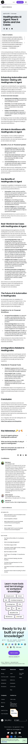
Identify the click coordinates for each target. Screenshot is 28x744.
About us (3, 702)
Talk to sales (20, 2)
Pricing (2, 673)
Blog (11, 689)
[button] (25, 2)
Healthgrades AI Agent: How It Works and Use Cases (13, 663)
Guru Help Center (21, 674)
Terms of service (7, 727)
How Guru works (4, 676)
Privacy (22, 727)
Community (12, 686)
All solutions (3, 686)
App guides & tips (14, 662)
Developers (12, 683)
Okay (24, 740)
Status (20, 677)
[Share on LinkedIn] (7, 29)
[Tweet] (9, 29)
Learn (11, 673)
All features (3, 683)
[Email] (4, 29)
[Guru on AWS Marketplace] (14, 713)
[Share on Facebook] (12, 29)
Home (2, 662)
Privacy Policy (4, 741)
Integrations (3, 680)
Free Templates (4, 713)
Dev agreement (16, 727)
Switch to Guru (4, 710)
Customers (12, 676)
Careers (3, 699)
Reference (7, 662)
